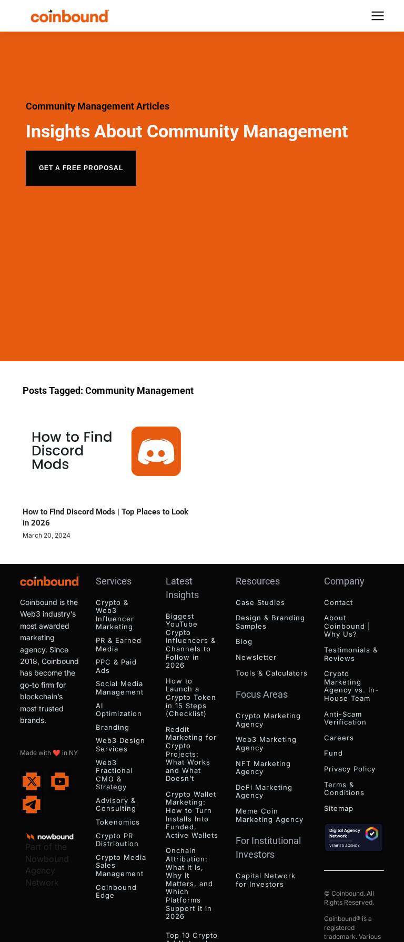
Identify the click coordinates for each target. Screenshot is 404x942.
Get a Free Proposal (81, 168)
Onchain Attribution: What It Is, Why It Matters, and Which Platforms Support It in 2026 (189, 883)
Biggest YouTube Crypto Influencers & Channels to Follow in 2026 (191, 641)
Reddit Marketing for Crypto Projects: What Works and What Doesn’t (191, 754)
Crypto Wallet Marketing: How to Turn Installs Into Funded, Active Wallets (192, 814)
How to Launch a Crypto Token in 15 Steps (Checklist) (191, 697)
